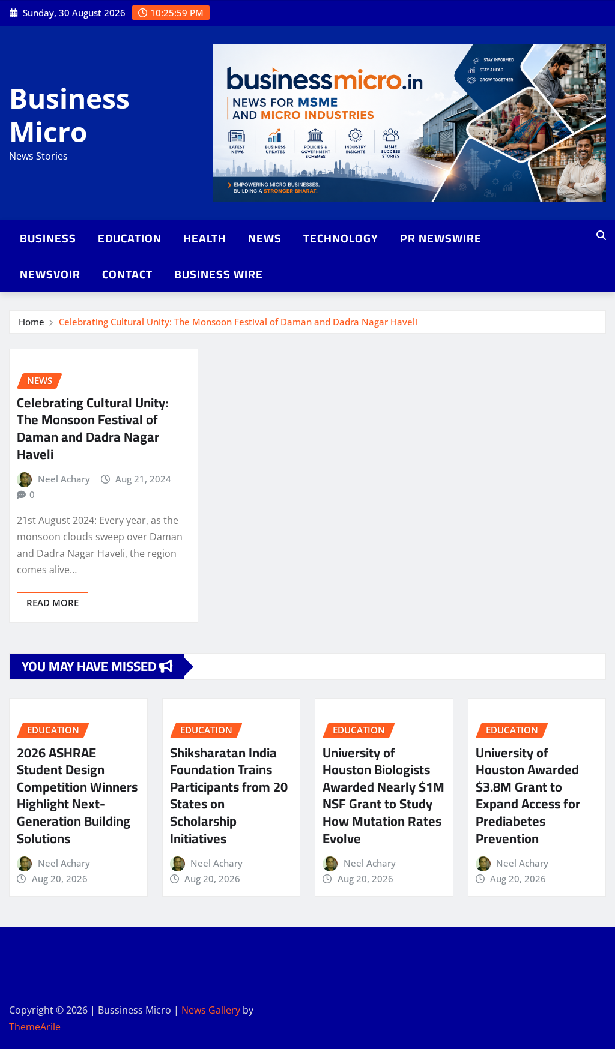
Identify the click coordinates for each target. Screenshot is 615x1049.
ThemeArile (35, 1026)
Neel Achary (64, 479)
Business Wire (218, 274)
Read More (52, 603)
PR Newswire (441, 238)
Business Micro (69, 114)
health (204, 238)
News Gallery (210, 1010)
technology (340, 238)
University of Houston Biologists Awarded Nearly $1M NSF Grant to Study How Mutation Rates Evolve (383, 795)
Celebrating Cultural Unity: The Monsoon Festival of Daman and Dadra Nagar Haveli (238, 322)
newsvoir (50, 274)
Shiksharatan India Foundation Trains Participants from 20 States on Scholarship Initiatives (229, 795)
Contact (127, 274)
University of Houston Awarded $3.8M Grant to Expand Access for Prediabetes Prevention (528, 795)
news (265, 238)
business (48, 238)
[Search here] (601, 235)
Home (31, 322)
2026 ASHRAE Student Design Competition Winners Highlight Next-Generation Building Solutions (77, 795)
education (130, 238)
